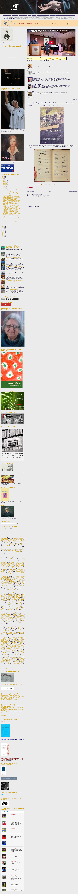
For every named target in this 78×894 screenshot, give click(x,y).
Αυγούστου (5, 184)
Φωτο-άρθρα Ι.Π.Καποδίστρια (17, 663)
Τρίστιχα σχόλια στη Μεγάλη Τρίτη (8, 214)
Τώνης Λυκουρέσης (20, 658)
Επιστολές (3, 572)
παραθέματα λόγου (32, 70)
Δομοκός (12, 564)
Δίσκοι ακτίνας (3, 564)
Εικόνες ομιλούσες (15, 566)
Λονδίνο (9, 600)
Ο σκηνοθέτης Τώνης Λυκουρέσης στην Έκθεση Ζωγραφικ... (12, 200)
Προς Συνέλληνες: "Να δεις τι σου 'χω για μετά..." (14, 266)
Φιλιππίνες (17, 660)
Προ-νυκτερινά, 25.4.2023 (7, 195)
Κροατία (2, 596)
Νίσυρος (16, 618)
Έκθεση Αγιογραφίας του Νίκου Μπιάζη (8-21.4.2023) (11, 218)
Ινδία (2, 582)
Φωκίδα (2, 663)
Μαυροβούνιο (12, 603)
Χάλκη (22, 664)
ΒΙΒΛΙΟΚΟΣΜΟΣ (15, 15)
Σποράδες (2, 648)
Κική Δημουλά (22, 590)
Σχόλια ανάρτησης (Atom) (37, 194)
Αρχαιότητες (19, 546)
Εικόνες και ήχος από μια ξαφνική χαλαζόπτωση (14, 252)
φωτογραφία (3, 664)
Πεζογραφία (3, 629)
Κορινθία (17, 593)
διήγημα (7, 561)
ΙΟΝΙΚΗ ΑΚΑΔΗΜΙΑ (11, 582)
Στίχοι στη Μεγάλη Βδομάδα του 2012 (18, 648)
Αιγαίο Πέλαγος (4, 538)
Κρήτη (19, 594)
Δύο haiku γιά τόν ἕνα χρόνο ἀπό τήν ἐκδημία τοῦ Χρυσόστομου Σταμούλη (45, 71)
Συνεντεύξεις (3, 650)
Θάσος (17, 578)
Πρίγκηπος (16, 635)
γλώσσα (21, 557)
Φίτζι (1, 662)
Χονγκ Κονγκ (17, 665)
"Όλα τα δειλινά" (4, 708)
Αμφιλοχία (22, 541)
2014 (3, 234)
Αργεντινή (18, 543)
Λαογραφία (4, 598)
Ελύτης (2, 570)
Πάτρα (14, 628)
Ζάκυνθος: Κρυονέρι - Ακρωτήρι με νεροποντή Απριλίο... (11, 220)
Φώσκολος (8, 663)
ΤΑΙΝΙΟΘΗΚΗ (68, 15)
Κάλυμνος (8, 587)
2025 (3, 177)
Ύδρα (23, 659)
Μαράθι (7, 602)
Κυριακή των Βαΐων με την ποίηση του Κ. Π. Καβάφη (11, 217)
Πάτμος (9, 628)
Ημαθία (13, 577)
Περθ (16, 630)
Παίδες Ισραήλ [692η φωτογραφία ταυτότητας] (10, 221)
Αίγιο (11, 538)
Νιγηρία (22, 617)
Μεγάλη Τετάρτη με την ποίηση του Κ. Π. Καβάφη (10, 211)
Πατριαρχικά (20, 628)
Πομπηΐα (10, 634)
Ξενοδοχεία (13, 620)
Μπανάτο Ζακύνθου (5, 614)
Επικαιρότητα (9, 571)
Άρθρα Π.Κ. (13, 544)
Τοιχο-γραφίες (13, 657)
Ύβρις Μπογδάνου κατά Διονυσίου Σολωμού (9, 659)
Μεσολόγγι (17, 606)
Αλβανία (21, 539)
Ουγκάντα (21, 622)
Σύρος (20, 650)
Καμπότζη (2, 588)
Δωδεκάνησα (17, 564)
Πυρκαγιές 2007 (20, 637)
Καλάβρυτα (18, 585)
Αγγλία (2, 532)
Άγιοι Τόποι (10, 533)
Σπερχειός (8, 647)
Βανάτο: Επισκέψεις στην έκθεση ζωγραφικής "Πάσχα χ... (11, 205)
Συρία (16, 650)
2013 (3, 235)
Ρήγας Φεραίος (20, 639)
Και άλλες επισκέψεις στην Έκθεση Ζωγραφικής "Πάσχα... (11, 189)
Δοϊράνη (9, 564)
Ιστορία (17, 583)
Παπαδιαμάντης (21, 624)
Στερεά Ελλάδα (7, 648)
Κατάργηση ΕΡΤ (3, 589)
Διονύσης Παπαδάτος (15, 562)
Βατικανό (4, 550)
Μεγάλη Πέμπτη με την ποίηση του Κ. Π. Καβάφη (10, 210)
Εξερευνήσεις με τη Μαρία (12, 570)
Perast (4, 668)
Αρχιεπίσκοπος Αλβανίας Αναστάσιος (7, 548)
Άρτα (10, 546)
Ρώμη (9, 641)
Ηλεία (9, 577)
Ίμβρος (23, 581)
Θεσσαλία (8, 579)
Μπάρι (15, 614)
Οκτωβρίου (5, 182)
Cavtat (22, 666)
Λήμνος (23, 598)
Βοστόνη (13, 553)
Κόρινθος (21, 593)
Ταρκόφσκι (6, 654)
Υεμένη (4, 660)
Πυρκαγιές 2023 (3, 639)
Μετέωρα (13, 607)
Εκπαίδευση (22, 568)
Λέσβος (15, 598)
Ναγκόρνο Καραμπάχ (9, 615)
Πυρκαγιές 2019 (15, 638)
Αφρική (18, 549)
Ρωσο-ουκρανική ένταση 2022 (20, 641)
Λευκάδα (18, 598)
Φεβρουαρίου (5, 224)
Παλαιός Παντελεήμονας (18, 623)
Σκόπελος (9, 645)
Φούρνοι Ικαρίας (15, 662)
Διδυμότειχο (2, 561)
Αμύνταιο (18, 541)
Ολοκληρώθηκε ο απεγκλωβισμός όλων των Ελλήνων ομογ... (12, 192)
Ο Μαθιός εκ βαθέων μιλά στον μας (8, 700)
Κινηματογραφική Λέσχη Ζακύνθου (8, 712)
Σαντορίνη (15, 643)
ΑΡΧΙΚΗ (4, 15)
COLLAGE (21, 15)
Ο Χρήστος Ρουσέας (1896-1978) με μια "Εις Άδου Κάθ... (11, 203)
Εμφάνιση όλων (75, 99)
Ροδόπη (12, 640)
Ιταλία (23, 583)
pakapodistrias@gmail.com (9, 18)
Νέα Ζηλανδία (18, 616)
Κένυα (19, 589)
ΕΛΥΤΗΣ (25, 15)
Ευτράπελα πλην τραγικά (15, 574)
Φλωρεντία (5, 662)
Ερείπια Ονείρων (15, 572)
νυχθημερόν (30, 62)
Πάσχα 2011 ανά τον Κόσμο (10, 627)
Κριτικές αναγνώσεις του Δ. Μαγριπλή (15, 595)
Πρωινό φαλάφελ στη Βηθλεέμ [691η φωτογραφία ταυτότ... (11, 222)
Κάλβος (12, 586)
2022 (3, 226)
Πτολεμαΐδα (13, 637)
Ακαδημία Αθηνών (4, 539)
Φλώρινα (9, 662)
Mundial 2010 (15, 667)
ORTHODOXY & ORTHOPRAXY (34, 84)
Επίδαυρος (2, 571)
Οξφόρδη (15, 621)
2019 (3, 229)
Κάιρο (13, 585)
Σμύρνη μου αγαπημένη (36, 92)
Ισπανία (6, 583)
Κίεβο (15, 590)
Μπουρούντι (21, 614)
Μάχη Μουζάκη (20, 603)
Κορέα (14, 593)
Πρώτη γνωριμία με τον (11, 693)
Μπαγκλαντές (17, 613)
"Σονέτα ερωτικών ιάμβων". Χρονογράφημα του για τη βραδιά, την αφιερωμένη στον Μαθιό (11, 702)
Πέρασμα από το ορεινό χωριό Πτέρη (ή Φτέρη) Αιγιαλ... (11, 196)
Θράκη (3, 580)
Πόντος (14, 634)
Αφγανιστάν (13, 549)
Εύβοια (2, 574)
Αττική (21, 548)
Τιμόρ (1, 657)
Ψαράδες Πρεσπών (7, 666)
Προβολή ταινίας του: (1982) (8, 704)
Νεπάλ (18, 617)
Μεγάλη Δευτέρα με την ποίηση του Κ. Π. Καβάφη (10, 215)
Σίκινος (2, 645)
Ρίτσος (7, 640)
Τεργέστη (18, 654)
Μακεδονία (19, 600)
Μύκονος (2, 615)
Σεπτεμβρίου (5, 183)
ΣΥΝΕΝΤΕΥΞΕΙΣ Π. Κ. (60, 15)
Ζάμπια (13, 576)
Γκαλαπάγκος (9, 557)
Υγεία (20, 659)
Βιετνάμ (2, 553)
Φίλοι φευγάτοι (8, 661)
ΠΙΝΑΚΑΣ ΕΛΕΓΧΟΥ (42, 16)
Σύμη (15, 649)
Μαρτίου (4, 223)
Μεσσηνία (22, 606)
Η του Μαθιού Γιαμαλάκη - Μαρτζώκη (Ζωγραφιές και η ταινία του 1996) (12, 706)
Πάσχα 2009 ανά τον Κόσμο (9, 626)
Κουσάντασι (15, 594)
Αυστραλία (3, 549)
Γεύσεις (17, 555)
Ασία (16, 548)
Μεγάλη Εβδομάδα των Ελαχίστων (10, 605)
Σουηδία (23, 646)
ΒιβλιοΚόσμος (17, 551)
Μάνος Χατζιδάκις (15, 601)
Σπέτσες (12, 647)
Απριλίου (4, 188)
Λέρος (11, 598)
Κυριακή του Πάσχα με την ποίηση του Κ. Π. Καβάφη (11, 206)
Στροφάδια (4, 649)
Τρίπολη (14, 658)
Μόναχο (17, 609)
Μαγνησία (14, 600)
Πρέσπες (11, 635)
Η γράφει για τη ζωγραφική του (10, 699)
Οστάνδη (17, 622)
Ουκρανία (3, 623)
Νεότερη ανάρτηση (30, 191)
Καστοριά (17, 588)
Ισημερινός (21, 582)
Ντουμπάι (9, 619)
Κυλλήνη (21, 596)
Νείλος (11, 617)
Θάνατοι (22, 577)
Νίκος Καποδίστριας (3, 618)
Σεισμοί (21, 643)
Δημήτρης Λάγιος (5, 559)
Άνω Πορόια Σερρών (12, 543)
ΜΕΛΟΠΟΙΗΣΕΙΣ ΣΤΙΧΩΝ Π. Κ (43, 15)
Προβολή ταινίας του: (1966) (8, 694)
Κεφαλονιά (10, 590)
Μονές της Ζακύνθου (5, 610)
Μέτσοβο (18, 607)
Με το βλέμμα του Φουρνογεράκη (15, 604)
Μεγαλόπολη (19, 605)
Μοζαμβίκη (3, 609)
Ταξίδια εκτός (7, 653)
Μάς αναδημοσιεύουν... (5, 603)
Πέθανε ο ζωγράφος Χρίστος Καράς (8, 204)
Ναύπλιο (12, 616)
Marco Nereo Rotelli (8, 667)
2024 (3, 178)
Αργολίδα (22, 543)
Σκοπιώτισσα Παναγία (16, 645)
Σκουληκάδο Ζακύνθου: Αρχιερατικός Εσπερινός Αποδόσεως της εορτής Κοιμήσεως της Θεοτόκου (50, 63)
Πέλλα (17, 629)
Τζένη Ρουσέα (11, 656)
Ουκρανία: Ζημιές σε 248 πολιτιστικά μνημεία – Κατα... (11, 219)
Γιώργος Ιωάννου (18, 556)
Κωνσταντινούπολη (16, 597)
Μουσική (10, 613)
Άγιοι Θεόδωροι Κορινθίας (19, 532)
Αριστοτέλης (17, 545)
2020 (3, 228)
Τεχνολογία (6, 656)
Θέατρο (21, 578)
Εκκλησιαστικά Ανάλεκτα (8, 568)
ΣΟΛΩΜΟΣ (34, 15)
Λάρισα (9, 598)
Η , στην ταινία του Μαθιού (12, 707)
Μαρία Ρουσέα (12, 602)
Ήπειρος (17, 577)
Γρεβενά (5, 558)
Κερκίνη (23, 589)
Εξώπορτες (21, 570)
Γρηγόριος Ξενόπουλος (13, 558)
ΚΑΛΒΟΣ (29, 15)
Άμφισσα (2, 542)
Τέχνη (22, 654)
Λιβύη (8, 599)
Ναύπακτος (8, 616)
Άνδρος (14, 542)
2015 (3, 233)
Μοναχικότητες (11, 609)
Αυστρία (8, 549)
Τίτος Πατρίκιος (6, 657)
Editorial (2, 667)
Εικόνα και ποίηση (7, 565)
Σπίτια (22, 647)
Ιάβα (23, 580)
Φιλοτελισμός (22, 661)
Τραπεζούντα (3, 658)
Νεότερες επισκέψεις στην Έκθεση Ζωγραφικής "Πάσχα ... (11, 201)
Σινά (5, 645)
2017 (3, 231)
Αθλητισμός (20, 537)
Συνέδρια (20, 649)
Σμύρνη (22, 645)
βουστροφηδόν (31, 91)
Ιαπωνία (3, 581)
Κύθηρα (7, 596)
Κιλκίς (4, 592)
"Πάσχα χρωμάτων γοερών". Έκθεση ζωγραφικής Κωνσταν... (12, 213)
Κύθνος (12, 596)
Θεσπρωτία (3, 579)
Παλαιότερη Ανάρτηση (73, 191)
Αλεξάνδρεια (3, 540)
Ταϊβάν (23, 650)
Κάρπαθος (12, 588)
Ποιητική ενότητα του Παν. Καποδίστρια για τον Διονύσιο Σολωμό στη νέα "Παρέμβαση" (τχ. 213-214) (50, 104)
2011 (3, 237)
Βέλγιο (9, 550)
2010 (3, 238)
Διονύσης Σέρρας (9, 563)
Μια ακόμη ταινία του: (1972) (10, 701)
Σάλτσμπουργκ (22, 642)
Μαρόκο (18, 602)
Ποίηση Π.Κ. (43, 184)
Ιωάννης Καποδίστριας (8, 584)
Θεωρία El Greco (22, 579)
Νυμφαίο (21, 619)
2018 (3, 230)
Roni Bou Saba (8, 668)
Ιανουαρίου (5, 225)
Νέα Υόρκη (7, 617)
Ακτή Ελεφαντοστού (13, 539)
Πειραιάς (8, 629)
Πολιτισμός (3, 634)
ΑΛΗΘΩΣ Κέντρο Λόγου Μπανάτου (16, 540)
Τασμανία (11, 654)
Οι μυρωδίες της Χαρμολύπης (11, 275)
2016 (3, 232)
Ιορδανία (16, 582)
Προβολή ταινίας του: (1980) (10, 695)
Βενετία (14, 550)
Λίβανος (3, 599)
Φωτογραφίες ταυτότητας (12, 664)
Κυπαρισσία (3, 597)
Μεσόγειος (12, 606)
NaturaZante (30, 77)
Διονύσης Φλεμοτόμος (19, 563)
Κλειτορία (6, 593)
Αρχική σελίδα (51, 191)
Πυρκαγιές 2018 (9, 638)
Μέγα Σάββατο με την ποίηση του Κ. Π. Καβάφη (10, 207)
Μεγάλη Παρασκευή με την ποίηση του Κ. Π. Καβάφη (11, 209)
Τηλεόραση (17, 656)
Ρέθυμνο (15, 639)
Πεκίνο (13, 629)
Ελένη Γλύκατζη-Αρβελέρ (18, 569)
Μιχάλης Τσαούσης (19, 608)
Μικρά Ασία (11, 608)
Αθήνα (15, 537)
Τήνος (21, 656)
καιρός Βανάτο (29, 58)
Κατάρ (22, 588)
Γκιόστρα (17, 557)
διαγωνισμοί (14, 559)
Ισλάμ (2, 583)
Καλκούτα (4, 587)
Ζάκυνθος (5, 576)
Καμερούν (22, 587)
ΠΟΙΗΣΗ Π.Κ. (52, 15)
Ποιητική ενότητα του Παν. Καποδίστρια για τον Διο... (11, 193)
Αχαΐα (23, 549)
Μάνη (9, 601)
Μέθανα (23, 605)
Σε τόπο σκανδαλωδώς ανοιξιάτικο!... (12, 289)
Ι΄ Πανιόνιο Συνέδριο (8, 580)
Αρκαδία (21, 545)
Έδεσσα (23, 564)
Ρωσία (13, 641)
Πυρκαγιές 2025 (10, 639)
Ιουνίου (4, 186)
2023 (3, 179)
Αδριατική (3, 537)
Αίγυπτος (15, 538)
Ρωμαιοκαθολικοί (4, 641)
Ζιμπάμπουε (17, 576)
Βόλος (10, 553)
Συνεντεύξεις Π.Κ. (10, 650)
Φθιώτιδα (8, 660)
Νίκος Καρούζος (10, 618)
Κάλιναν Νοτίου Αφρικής (20, 586)
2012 (3, 236)
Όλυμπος (11, 621)
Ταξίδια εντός (20, 653)
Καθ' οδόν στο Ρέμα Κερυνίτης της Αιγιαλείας (9, 199)
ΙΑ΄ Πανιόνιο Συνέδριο (18, 580)
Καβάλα (22, 584)
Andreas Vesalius (16, 666)
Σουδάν (19, 646)
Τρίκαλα (11, 658)
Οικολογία (19, 620)
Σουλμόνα (3, 647)
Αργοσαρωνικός (5, 544)
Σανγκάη (9, 643)
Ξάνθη (9, 620)
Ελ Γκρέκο (5, 569)
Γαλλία (6, 555)
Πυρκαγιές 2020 (21, 638)
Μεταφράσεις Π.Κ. (6, 607)
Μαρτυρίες (21, 602)
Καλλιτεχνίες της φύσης (6, 194)
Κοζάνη (10, 593)
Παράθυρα (10, 625)
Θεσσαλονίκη (14, 579)
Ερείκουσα (8, 572)
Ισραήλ (10, 583)
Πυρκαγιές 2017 (3, 638)
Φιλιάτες (13, 660)
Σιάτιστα (7, 644)
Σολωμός (47, 184)
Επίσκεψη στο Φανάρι (19, 571)
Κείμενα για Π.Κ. (12, 589)
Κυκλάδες (16, 596)
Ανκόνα (18, 542)
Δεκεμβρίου (5, 180)
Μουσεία (3, 612)
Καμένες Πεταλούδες (15, 587)
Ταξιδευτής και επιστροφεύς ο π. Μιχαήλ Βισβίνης (15, 651)
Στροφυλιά (10, 649)
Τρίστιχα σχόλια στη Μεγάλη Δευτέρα (8, 216)
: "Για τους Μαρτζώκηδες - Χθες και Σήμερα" (12, 703)
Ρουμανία (21, 640)
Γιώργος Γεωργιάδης (10, 556)
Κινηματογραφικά (15, 592)
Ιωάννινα (16, 584)
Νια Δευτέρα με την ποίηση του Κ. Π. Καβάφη (9, 202)
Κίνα (8, 592)
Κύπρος (7, 597)
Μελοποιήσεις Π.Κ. (5, 606)
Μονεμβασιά (22, 609)
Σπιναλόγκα (17, 647)
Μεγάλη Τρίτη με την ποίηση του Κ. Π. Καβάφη (10, 212)
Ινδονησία (5, 582)
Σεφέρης (2, 644)
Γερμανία (11, 555)
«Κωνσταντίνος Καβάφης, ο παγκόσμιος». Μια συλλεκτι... (11, 190)
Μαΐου (4, 187)
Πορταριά (22, 634)
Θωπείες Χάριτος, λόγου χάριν (11, 284)
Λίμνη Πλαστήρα (14, 599)
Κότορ (9, 594)
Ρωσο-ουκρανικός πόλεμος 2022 (9, 642)
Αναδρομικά (8, 542)
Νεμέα (15, 617)
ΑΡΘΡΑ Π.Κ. (8, 15)
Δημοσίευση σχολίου (30, 189)
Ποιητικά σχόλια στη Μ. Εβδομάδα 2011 (12, 633)
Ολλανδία (6, 621)
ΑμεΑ (9, 541)
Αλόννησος (5, 541)
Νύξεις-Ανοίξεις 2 (4, 620)
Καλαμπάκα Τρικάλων (6, 586)
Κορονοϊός (3, 594)
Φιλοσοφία (16, 661)
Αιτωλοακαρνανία (21, 538)
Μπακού (22, 613)
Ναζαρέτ (14, 615)
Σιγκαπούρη (12, 644)
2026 (3, 176)
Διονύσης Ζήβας (13, 561)
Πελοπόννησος (8, 630)
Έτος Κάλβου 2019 (18, 573)
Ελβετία (10, 569)
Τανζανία (3, 651)
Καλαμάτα (22, 585)
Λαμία (23, 597)
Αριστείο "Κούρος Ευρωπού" (8, 545)
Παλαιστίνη (3, 624)
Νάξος (18, 615)
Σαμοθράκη (4, 643)
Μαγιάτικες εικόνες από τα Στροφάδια (12, 271)
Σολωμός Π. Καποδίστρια (52, 184)
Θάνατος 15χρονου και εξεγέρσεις (7, 578)
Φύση (20, 662)
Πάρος (2, 626)
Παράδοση (5, 625)
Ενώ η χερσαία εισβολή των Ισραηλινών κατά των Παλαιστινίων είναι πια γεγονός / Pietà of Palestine (14, 281)
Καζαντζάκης (8, 585)
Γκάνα (14, 557)
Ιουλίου (4, 185)
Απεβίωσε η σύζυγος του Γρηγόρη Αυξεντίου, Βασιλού (11, 191)
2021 (3, 227)
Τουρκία (20, 657)
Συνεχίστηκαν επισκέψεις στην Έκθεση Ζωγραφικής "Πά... (11, 197)
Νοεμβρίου (5, 181)
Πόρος (18, 634)
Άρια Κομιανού (21, 544)
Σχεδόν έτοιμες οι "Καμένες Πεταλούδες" (13, 257)
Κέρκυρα (4, 590)
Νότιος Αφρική (21, 618)
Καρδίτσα (6, 588)
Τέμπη (15, 654)
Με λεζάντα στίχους (4, 604)
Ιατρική (6, 581)
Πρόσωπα (4, 637)
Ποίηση (40, 184)
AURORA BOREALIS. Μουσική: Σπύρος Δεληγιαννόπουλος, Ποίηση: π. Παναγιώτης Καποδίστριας (13, 247)
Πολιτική (21, 633)
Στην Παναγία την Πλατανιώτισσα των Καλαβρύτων (10, 198)
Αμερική (13, 541)
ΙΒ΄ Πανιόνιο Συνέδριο (13, 581)
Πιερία (22, 630)
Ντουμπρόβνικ (15, 619)
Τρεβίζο (8, 658)
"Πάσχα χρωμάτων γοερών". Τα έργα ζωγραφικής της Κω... (11, 208)
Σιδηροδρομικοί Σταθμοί (19, 644)
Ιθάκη (19, 581)
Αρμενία (2, 546)
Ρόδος (16, 640)
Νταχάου (5, 619)
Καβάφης (2, 585)
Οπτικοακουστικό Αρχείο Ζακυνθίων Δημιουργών (12, 622)
